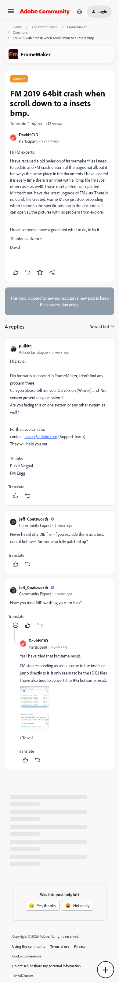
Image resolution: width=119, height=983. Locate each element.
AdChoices (26, 975)
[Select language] (80, 11)
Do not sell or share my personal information (46, 966)
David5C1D (28, 134)
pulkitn (25, 345)
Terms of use (59, 946)
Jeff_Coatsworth (33, 518)
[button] (11, 13)
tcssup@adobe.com (40, 436)
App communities (44, 27)
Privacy (79, 946)
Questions (20, 32)
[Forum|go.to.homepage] (45, 11)
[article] (59, 421)
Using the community (28, 946)
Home (17, 27)
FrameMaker (77, 27)
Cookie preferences (26, 956)
